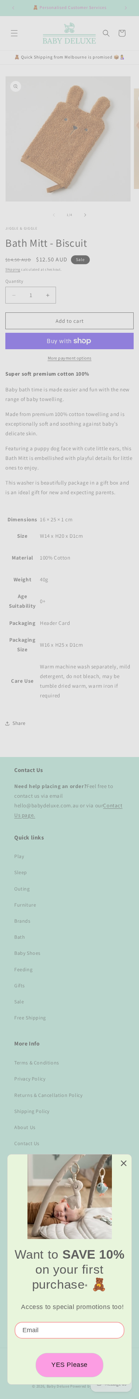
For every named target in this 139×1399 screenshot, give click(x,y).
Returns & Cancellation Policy (48, 1095)
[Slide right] (85, 215)
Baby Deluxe (58, 1386)
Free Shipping (30, 1017)
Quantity (14, 281)
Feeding (23, 969)
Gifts (19, 985)
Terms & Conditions (36, 1062)
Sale (19, 1001)
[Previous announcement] (13, 8)
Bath (19, 937)
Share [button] (19, 723)
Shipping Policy (32, 1111)
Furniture (25, 905)
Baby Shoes (27, 953)
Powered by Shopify (88, 1386)
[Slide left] (54, 215)
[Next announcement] (126, 8)
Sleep (20, 872)
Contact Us (27, 1143)
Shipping (12, 269)
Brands (22, 921)
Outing (22, 889)
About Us (25, 1127)
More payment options (70, 358)
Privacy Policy (29, 1078)
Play (19, 856)
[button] (14, 33)
